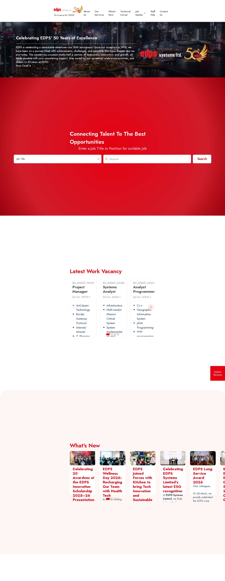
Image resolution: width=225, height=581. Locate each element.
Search (202, 159)
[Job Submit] (217, 373)
